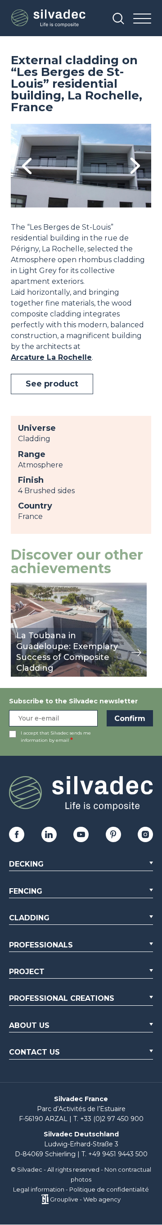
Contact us (34, 1052)
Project (27, 971)
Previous (27, 165)
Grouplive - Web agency (85, 1199)
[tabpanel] (81, 165)
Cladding (29, 918)
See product (52, 384)
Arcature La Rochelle (51, 357)
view (19, 587)
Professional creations (61, 998)
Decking (26, 864)
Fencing (25, 891)
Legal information (38, 1189)
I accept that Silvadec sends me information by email (56, 736)
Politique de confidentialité (109, 1189)
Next (135, 165)
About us (29, 1025)
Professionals (41, 945)
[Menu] (142, 19)
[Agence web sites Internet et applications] (44, 1199)
